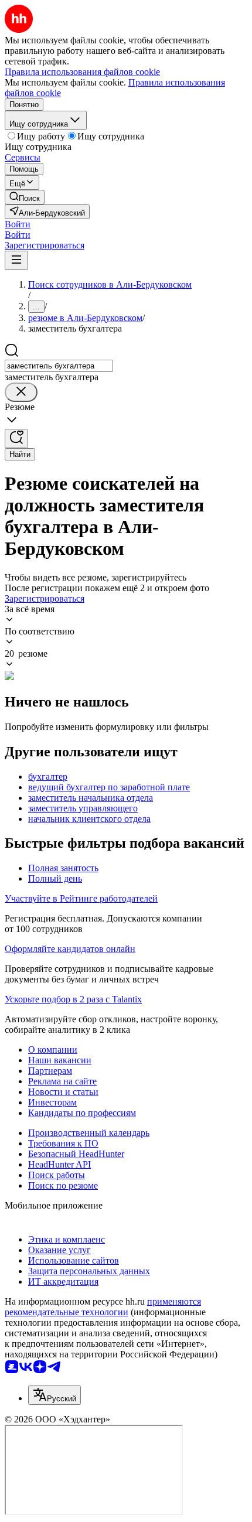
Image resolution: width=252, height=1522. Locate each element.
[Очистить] (21, 392)
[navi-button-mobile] (16, 260)
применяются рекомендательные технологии (103, 1306)
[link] (25, 197)
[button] (17, 224)
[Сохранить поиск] (16, 438)
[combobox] (59, 366)
